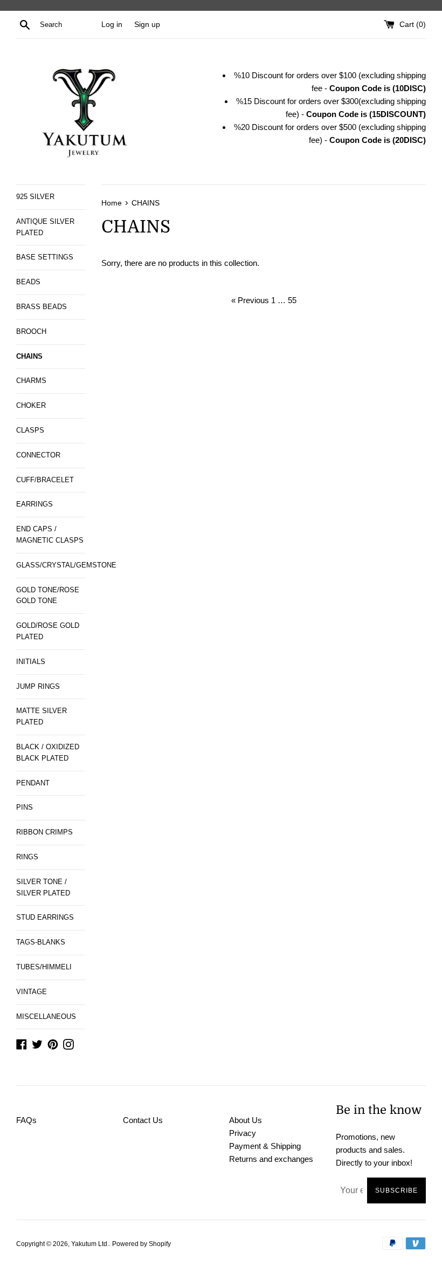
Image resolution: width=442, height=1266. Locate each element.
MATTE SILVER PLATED (41, 716)
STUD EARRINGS (45, 917)
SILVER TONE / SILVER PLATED (43, 887)
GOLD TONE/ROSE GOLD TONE (47, 595)
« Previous (250, 300)
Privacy (242, 1133)
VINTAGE (31, 992)
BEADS (28, 282)
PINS (24, 807)
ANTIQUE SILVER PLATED (45, 227)
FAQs (26, 1120)
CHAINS (29, 356)
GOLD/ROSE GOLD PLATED (47, 631)
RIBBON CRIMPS (44, 832)
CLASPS (30, 430)
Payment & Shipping (265, 1146)
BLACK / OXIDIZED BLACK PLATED (47, 752)
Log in (111, 24)
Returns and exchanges (271, 1159)
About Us (245, 1120)
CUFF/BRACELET (45, 480)
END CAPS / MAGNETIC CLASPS (50, 534)
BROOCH (31, 331)
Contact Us (143, 1120)
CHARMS (31, 381)
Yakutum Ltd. (90, 1244)
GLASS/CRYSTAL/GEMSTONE (50, 565)
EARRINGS (34, 504)
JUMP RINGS (38, 686)
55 (292, 300)
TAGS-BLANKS (40, 942)
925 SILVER (35, 197)
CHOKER (31, 405)
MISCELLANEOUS (46, 1016)
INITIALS (30, 662)
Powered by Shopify (141, 1244)
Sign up (147, 24)
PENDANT (33, 783)
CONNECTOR (38, 455)
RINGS (27, 857)
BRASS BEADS (41, 307)
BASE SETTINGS (44, 257)
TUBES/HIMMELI (44, 967)
